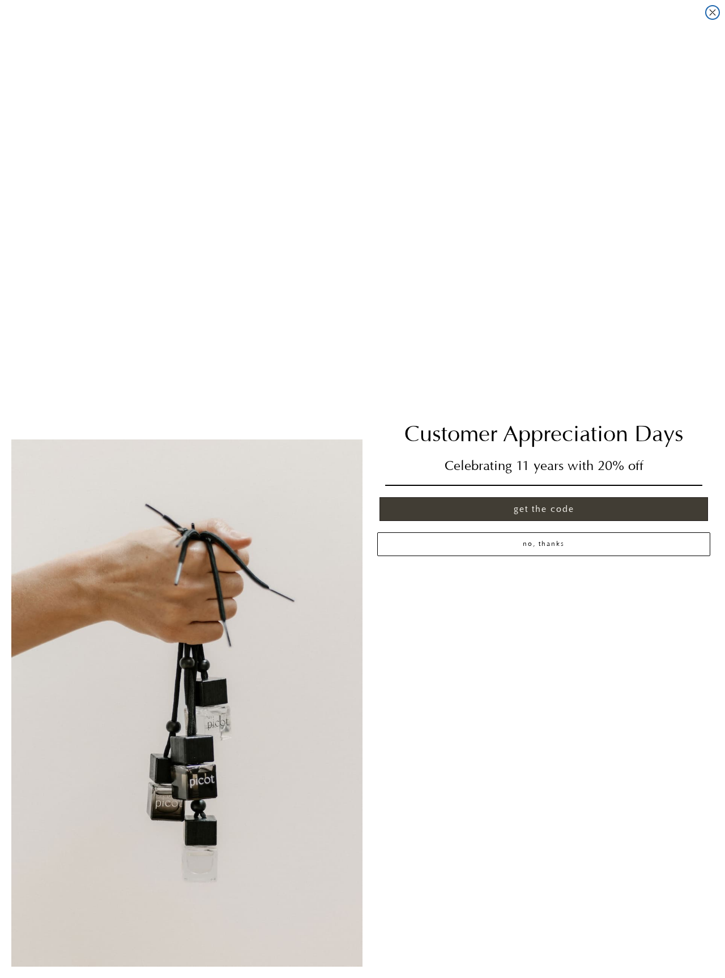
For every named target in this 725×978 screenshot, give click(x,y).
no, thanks (544, 544)
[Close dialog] (712, 12)
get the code (544, 509)
